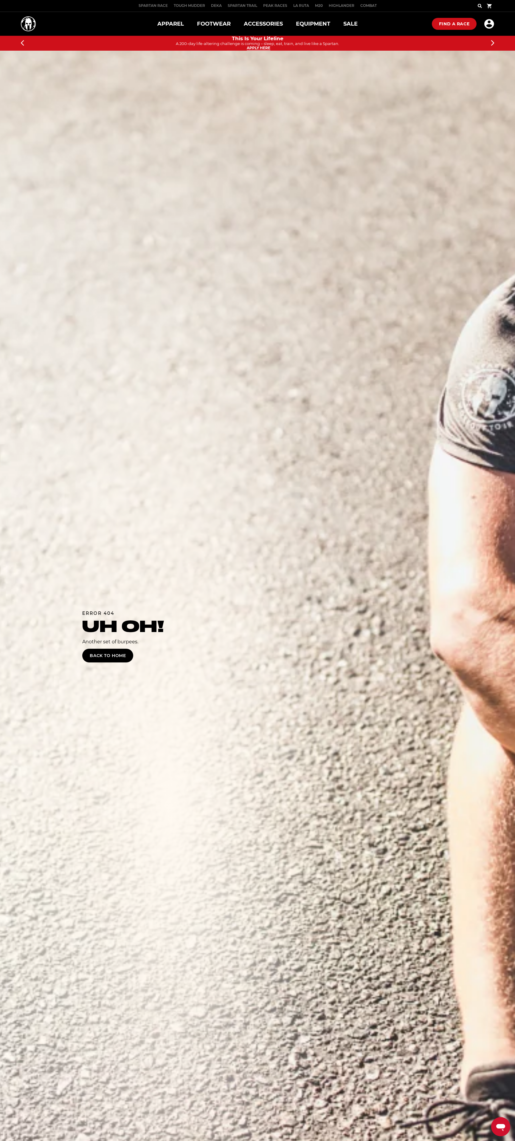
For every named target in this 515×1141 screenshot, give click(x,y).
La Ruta (301, 5)
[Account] (489, 24)
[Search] (480, 6)
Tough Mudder (189, 5)
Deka (216, 5)
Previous (22, 43)
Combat (368, 5)
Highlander (341, 5)
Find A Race (454, 24)
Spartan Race (153, 5)
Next (492, 43)
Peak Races (275, 5)
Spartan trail (242, 5)
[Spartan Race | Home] (28, 23)
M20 (319, 5)
